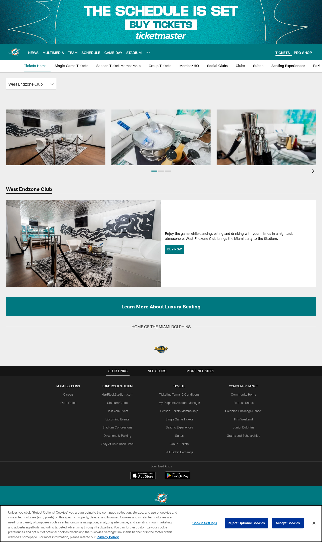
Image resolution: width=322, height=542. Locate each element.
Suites (179, 435)
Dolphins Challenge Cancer (243, 411)
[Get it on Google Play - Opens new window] (177, 478)
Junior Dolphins (243, 427)
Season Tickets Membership (179, 411)
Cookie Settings (204, 523)
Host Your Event (117, 411)
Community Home (243, 394)
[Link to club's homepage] (14, 52)
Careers (68, 394)
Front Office (68, 402)
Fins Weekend (243, 419)
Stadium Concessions (117, 427)
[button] (154, 171)
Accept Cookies (288, 523)
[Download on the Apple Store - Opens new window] (143, 476)
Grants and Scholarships (243, 435)
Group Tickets (179, 444)
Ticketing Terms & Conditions (179, 394)
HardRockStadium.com (117, 394)
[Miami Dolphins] (161, 498)
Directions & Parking (117, 435)
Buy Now (174, 249)
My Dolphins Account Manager (179, 402)
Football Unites (243, 402)
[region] (161, 523)
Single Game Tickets (179, 419)
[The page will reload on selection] (31, 83)
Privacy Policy (108, 537)
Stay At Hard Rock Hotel (117, 444)
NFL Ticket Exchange (179, 452)
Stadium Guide (117, 402)
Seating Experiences (179, 427)
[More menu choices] (148, 52)
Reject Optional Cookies (246, 523)
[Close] (313, 523)
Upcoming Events (117, 419)
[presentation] (314, 172)
